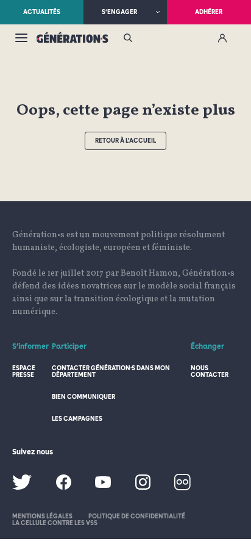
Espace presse (23, 371)
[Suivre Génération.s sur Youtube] (103, 486)
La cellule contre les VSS (54, 522)
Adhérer (208, 11)
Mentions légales (42, 516)
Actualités (41, 11)
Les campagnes (77, 418)
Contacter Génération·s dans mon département (111, 371)
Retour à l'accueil (125, 140)
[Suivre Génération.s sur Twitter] (22, 487)
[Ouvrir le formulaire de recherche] (128, 38)
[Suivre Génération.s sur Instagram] (142, 487)
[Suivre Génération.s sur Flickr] (182, 488)
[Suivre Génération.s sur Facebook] (63, 487)
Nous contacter (209, 371)
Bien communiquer (83, 396)
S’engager (119, 11)
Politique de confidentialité (136, 516)
